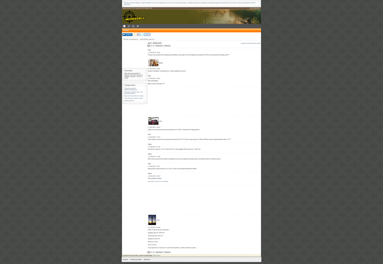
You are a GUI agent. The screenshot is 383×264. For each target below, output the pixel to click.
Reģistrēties (256, 8)
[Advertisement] (134, 54)
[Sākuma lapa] (124, 26)
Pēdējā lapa (167, 45)
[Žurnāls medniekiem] (128, 26)
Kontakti (125, 259)
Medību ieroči (157, 43)
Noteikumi (147, 259)
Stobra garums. (129, 100)
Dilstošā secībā (256, 43)
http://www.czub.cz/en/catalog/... (158, 181)
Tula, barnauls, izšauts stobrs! (133, 98)
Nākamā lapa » (159, 45)
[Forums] (133, 26)
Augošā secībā (245, 43)
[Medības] (137, 26)
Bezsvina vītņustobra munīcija (133, 96)
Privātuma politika (136, 259)
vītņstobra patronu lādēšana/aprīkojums (131, 89)
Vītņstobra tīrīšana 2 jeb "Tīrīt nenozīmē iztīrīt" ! (133, 92)
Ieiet (251, 8)
